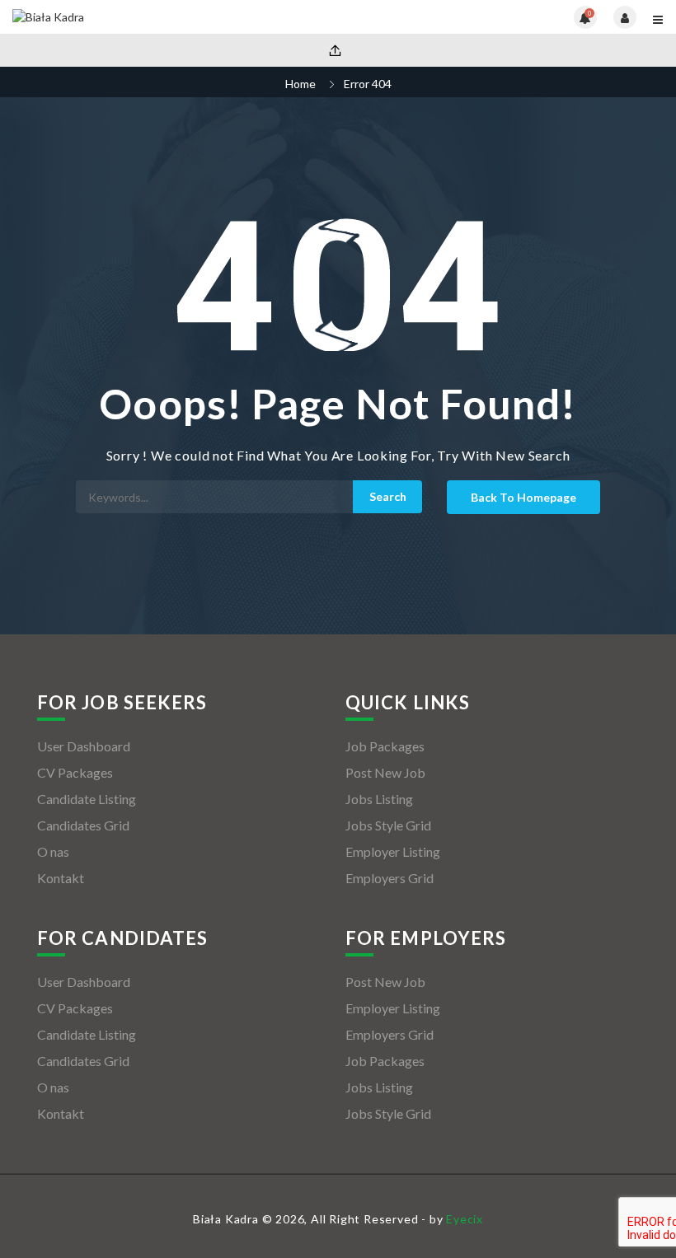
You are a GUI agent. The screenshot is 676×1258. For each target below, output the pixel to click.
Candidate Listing (86, 799)
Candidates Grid (83, 825)
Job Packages (385, 746)
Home (300, 84)
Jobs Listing (379, 799)
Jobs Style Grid (388, 825)
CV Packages (75, 772)
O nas (53, 851)
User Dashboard (83, 746)
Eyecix (464, 1219)
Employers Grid (389, 878)
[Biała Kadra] (175, 17)
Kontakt (60, 878)
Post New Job (385, 772)
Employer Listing (392, 851)
